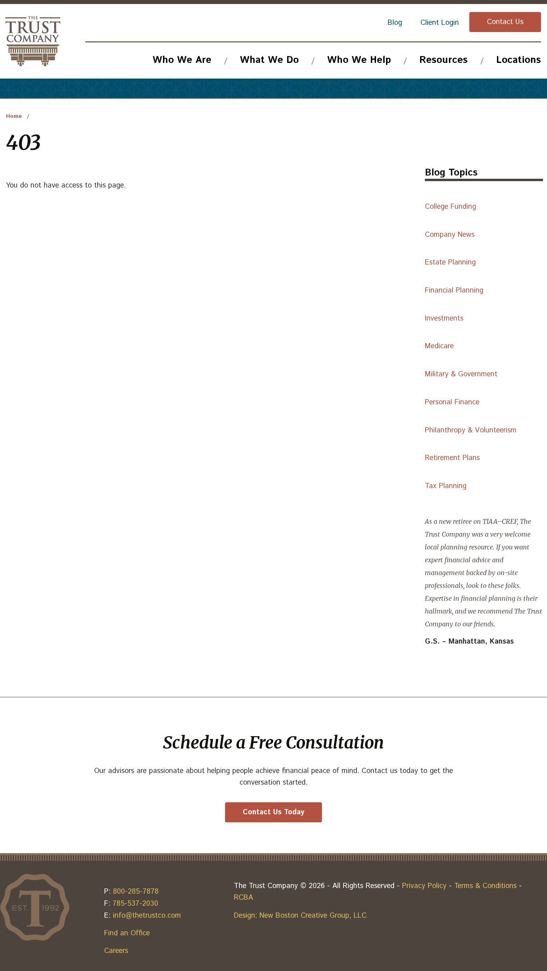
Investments (444, 318)
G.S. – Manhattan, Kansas (469, 641)
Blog (395, 23)
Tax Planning (446, 486)
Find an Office (127, 933)
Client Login (439, 23)
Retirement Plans (452, 458)
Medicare (439, 346)
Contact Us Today (273, 812)
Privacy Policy (424, 886)
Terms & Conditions (485, 886)
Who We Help (359, 60)
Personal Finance (452, 402)
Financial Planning (454, 290)
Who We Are (182, 60)
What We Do (269, 60)
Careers (116, 951)
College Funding (450, 207)
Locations (518, 60)
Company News (450, 235)
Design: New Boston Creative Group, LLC (300, 915)
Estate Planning (450, 262)
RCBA (243, 897)
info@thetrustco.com (147, 915)
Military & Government (461, 374)
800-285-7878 (136, 891)
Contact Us (505, 22)
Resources (443, 60)
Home (14, 116)
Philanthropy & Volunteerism (471, 430)
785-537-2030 (135, 903)
